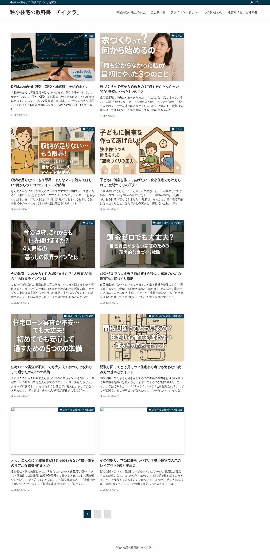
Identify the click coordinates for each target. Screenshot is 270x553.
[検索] (257, 2)
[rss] (251, 2)
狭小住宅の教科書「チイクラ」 (46, 12)
